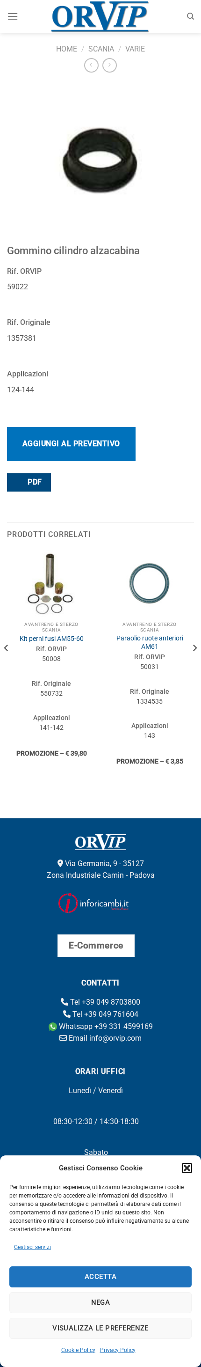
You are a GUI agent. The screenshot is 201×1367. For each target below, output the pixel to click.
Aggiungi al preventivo (71, 443)
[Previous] (6, 667)
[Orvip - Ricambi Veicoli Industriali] (101, 16)
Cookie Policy (78, 1350)
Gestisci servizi (32, 1247)
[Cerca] (190, 16)
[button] (187, 1168)
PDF (34, 482)
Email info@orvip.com (104, 1038)
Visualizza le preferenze (100, 1328)
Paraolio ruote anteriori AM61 (149, 642)
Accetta (100, 1276)
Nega (100, 1302)
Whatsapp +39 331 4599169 (105, 1026)
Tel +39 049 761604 (104, 1014)
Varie (135, 48)
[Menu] (12, 16)
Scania (101, 48)
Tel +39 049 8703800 (104, 1002)
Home (66, 48)
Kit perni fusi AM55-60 (52, 638)
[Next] (194, 667)
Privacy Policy (118, 1350)
